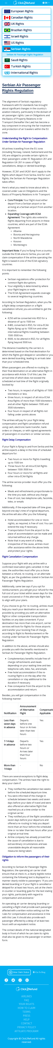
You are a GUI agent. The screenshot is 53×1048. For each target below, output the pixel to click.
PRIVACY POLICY (26, 1027)
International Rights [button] (24, 72)
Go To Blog (40, 972)
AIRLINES (26, 996)
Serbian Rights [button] (20, 49)
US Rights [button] (17, 43)
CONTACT (26, 1023)
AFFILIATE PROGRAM (26, 1031)
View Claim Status (20, 972)
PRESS (26, 1015)
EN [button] (46, 3)
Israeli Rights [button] (19, 36)
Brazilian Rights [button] (21, 30)
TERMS (26, 1011)
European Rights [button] (21, 11)
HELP (26, 1019)
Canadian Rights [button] (21, 17)
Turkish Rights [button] (20, 66)
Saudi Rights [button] (19, 60)
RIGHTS (26, 1004)
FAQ (31, 1000)
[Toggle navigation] (6, 3)
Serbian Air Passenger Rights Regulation (25, 54)
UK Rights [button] (17, 24)
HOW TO (26, 1007)
